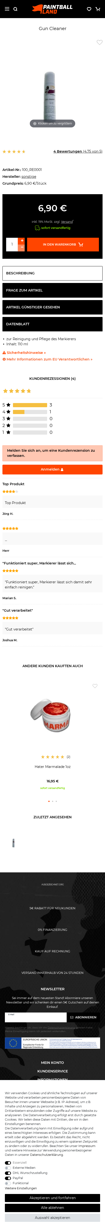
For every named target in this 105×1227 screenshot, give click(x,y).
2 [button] (52, 801)
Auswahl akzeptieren (52, 1218)
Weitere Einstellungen (21, 1188)
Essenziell (20, 1162)
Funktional (21, 1183)
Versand (67, 222)
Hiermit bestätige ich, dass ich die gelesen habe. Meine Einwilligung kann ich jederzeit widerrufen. (49, 1029)
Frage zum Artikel (24, 290)
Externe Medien (24, 1168)
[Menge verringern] (21, 248)
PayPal (18, 1178)
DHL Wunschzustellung (30, 1173)
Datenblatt (17, 324)
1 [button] (49, 801)
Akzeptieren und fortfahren (53, 1198)
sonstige (28, 176)
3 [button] (56, 801)
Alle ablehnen (52, 1207)
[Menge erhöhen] (21, 241)
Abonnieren (85, 1017)
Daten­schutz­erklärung (46, 1155)
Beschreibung (20, 273)
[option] (52, 735)
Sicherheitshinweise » (26, 352)
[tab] (52, 273)
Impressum (86, 1146)
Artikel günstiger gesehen (33, 307)
